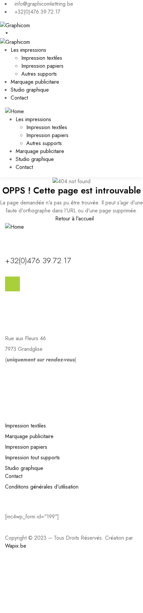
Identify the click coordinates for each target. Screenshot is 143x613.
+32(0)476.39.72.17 (38, 260)
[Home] (14, 111)
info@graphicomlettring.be (34, 375)
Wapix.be (15, 546)
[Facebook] (12, 283)
